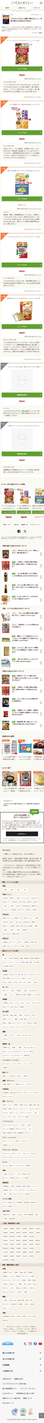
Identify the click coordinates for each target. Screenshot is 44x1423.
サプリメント (31, 1084)
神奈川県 (12, 1236)
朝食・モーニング (8, 918)
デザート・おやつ (8, 1096)
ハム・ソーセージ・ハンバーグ (12, 962)
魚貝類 (6, 974)
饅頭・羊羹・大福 (34, 1105)
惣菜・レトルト (8, 1019)
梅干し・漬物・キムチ (9, 1023)
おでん (19, 1076)
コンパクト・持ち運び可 (10, 1304)
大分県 (25, 1256)
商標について (27, 1398)
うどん (12, 1035)
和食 (14, 1214)
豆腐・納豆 (23, 1019)
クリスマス (21, 909)
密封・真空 (29, 1300)
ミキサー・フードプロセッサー (29, 1190)
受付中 (7, 7)
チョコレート (24, 1108)
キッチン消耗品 (8, 1206)
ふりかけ (27, 1015)
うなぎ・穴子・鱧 (15, 974)
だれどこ (18, 1326)
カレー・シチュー (23, 1063)
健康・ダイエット (21, 1084)
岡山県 (25, 1248)
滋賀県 (12, 1244)
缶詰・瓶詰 (14, 1015)
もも (23, 1003)
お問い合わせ (7, 1379)
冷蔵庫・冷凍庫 (21, 1186)
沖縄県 (13, 1260)
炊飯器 (6, 1190)
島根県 (19, 1248)
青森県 (12, 1228)
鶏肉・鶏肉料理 (35, 958)
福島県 (6, 1232)
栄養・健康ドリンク (9, 1084)
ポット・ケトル (14, 1190)
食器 (6, 1174)
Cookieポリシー (8, 1393)
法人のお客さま (9, 1359)
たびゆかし (22, 1331)
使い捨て (6, 1320)
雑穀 (6, 994)
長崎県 (12, 1256)
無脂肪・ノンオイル (9, 1276)
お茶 (23, 1125)
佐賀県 (6, 1256)
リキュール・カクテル (9, 1153)
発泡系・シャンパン (9, 1145)
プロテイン (29, 1132)
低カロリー (13, 1284)
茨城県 (12, 1232)
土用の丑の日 (26, 906)
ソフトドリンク (8, 1125)
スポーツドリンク (21, 1129)
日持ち (6, 1284)
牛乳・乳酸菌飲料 (19, 1132)
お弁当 (6, 922)
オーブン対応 (32, 1316)
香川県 (18, 1252)
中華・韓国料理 (29, 1214)
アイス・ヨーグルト (26, 1112)
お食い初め (34, 942)
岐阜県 (25, 1240)
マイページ (37, 7)
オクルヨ (25, 1326)
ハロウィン (7, 909)
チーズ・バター (22, 1023)
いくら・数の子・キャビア (25, 978)
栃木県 (18, 1232)
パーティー (13, 942)
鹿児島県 (6, 1260)
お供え (28, 946)
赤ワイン (19, 1141)
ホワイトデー (7, 902)
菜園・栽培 (16, 933)
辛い (13, 1288)
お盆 (12, 906)
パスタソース (18, 1055)
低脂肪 (31, 1272)
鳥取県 (13, 1248)
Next (43, 493)
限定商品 (12, 1218)
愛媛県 (25, 1252)
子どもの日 (22, 902)
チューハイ (14, 1157)
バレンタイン (26, 898)
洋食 (6, 1218)
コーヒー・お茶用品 (9, 1178)
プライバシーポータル (27, 1388)
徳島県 (12, 1252)
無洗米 (19, 990)
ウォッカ (26, 1153)
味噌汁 (6, 1067)
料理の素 (27, 1055)
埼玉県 (31, 1232)
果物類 (6, 1003)
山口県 (6, 1252)
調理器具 (6, 1186)
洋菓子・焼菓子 (8, 1108)
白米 (13, 990)
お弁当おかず (14, 1092)
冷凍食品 (6, 1092)
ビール (6, 1165)
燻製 (16, 1019)
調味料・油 (25, 524)
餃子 (37, 1214)
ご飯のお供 (26, 922)
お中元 (18, 906)
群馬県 (25, 1232)
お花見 (15, 902)
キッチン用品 (7, 1202)
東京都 (6, 1236)
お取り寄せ (7, 1214)
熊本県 (18, 1256)
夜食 (37, 918)
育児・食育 (20, 926)
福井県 (18, 1240)
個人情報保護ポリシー (10, 1388)
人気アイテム (22, 7)
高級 (20, 1284)
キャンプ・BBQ (19, 946)
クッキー (16, 1108)
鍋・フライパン (14, 1194)
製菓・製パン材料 (21, 994)
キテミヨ (20, 1329)
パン (12, 994)
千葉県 (38, 1232)
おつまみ (19, 922)
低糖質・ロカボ (8, 1272)
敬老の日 (34, 906)
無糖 (16, 1272)
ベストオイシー (7, 800)
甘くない (36, 1284)
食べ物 (16, 524)
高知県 (31, 1252)
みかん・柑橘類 (19, 1007)
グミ (15, 1116)
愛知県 (38, 1240)
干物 (29, 982)
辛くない (6, 1288)
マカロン (6, 1112)
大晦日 (35, 909)
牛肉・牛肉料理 (14, 958)
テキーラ (6, 1157)
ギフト (20, 942)
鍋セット (6, 1076)
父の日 (36, 902)
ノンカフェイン (8, 1280)
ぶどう (29, 1003)
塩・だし (34, 1047)
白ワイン (25, 1141)
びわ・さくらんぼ (8, 1007)
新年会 (12, 898)
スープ (32, 1063)
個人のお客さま (9, 1353)
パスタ (6, 1039)
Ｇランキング (10, 1326)
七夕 (6, 906)
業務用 (25, 930)
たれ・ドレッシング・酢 (10, 1051)
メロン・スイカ (14, 1003)
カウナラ (7, 1331)
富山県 (6, 1240)
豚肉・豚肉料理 (25, 958)
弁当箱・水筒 (26, 1174)
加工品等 (6, 1015)
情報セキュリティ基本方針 (12, 1398)
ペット (31, 930)
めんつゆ (27, 1047)
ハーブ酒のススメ (32, 1331)
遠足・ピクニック (8, 946)
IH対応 (24, 1316)
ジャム (6, 1027)
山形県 (38, 1228)
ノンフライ (17, 1280)
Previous (2, 744)
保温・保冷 (13, 1300)
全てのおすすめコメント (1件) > (32, 96)
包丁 (6, 1194)
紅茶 (30, 1125)
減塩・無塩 (23, 1272)
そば (19, 1035)
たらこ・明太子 (8, 982)
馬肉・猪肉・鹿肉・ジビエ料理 (30, 962)
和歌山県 (6, 1248)
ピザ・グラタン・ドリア (26, 1092)
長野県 (25, 1236)
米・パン (6, 990)
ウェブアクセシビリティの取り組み (14, 1384)
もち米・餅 (33, 990)
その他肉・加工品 (8, 966)
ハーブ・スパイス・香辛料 (26, 1051)
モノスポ (27, 1329)
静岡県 (31, 1240)
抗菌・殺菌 (21, 1300)
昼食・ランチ (7, 524)
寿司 (35, 982)
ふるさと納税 (28, 926)
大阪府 (25, 1244)
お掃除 (13, 926)
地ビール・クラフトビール (17, 1165)
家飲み (33, 922)
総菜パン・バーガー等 (34, 994)
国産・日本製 (32, 1280)
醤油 (20, 1047)
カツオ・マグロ (35, 974)
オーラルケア (7, 933)
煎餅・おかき (24, 1105)
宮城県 (25, 1228)
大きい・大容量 (29, 1304)
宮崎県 (31, 1256)
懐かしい (33, 1288)
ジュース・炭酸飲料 (9, 1129)
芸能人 (24, 1280)
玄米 (25, 990)
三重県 (6, 1244)
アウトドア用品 (25, 1194)
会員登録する (22, 834)
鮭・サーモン (25, 974)
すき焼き (13, 1076)
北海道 (6, 1228)
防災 (6, 930)
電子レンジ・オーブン (33, 1186)
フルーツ (37, 1092)
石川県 (12, 1240)
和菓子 (16, 1105)
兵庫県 (31, 1244)
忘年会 (28, 909)
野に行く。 (35, 1329)
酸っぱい (19, 1288)
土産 (12, 930)
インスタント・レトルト (10, 1063)
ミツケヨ (14, 1331)
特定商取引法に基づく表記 (25, 1393)
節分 (19, 898)
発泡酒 (28, 1165)
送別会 (27, 942)
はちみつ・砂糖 (32, 1023)
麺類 (6, 1035)
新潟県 (32, 1236)
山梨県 (19, 1236)
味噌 (14, 1047)
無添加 (18, 1276)
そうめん (25, 1035)
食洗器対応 (7, 1316)
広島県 (32, 1248)
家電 (13, 1186)
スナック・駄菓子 (24, 1116)
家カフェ (6, 926)
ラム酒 (33, 1153)
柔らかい (26, 1288)
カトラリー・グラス (15, 1174)
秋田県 (31, 1228)
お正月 (6, 898)
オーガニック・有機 (28, 1276)
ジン (20, 1153)
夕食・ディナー (29, 918)
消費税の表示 (18, 1379)
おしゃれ (6, 1292)
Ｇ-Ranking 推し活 (22, 1333)
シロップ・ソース (36, 524)
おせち (20, 1214)
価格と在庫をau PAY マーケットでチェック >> (29, 208)
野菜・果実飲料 (8, 1132)
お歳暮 (14, 909)
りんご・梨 (36, 1003)
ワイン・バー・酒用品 (22, 1178)
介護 (19, 930)
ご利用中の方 (8, 1371)
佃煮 (21, 1015)
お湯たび (33, 1326)
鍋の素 (26, 1076)
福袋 (36, 926)
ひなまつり (35, 898)
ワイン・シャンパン (9, 1141)
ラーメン (32, 1035)
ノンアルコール (23, 1157)
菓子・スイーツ (8, 1105)
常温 (20, 1292)
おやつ (12, 922)
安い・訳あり (28, 1284)
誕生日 (6, 942)
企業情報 (6, 1365)
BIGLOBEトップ (8, 1403)
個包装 (21, 1304)
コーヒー (16, 1125)
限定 (26, 1292)
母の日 (29, 902)
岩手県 (18, 1228)
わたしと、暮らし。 (9, 1329)
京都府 (18, 1244)
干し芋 (34, 1015)
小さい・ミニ (7, 1308)
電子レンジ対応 (16, 1316)
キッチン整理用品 (17, 1202)
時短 (6, 1300)
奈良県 (38, 1244)
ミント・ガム (7, 1116)
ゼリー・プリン (15, 1112)
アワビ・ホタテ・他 (19, 982)
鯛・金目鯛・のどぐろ (9, 978)
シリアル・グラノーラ (16, 1027)
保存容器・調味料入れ (30, 1202)
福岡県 (38, 1252)
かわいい (13, 1292)
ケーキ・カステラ (35, 1108)
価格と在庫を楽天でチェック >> (33, 78)
